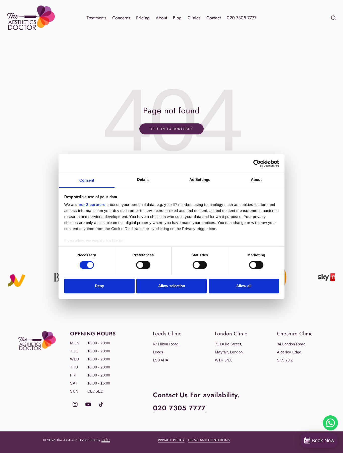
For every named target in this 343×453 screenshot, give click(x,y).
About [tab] (256, 179)
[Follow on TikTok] (101, 404)
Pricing (143, 18)
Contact (213, 18)
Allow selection (171, 286)
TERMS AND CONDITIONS (209, 439)
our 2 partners (92, 204)
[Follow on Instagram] (75, 404)
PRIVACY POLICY (171, 439)
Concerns (121, 18)
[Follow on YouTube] (88, 404)
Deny (99, 286)
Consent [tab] (86, 180)
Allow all (243, 286)
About (161, 18)
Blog (177, 18)
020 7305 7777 (241, 18)
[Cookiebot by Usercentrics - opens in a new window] (257, 163)
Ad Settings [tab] (199, 179)
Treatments (96, 18)
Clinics (194, 18)
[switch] (143, 265)
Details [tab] (143, 179)
